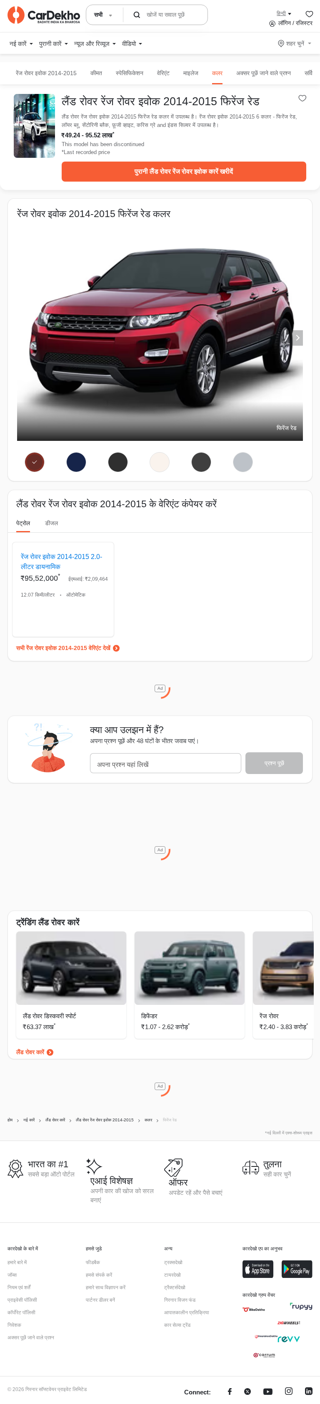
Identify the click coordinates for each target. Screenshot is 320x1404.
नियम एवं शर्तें (19, 1287)
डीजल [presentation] (51, 523)
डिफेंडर (149, 1015)
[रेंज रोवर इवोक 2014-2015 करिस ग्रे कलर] (201, 462)
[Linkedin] (308, 1392)
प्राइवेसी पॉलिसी (22, 1300)
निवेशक (14, 1325)
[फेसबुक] (230, 1392)
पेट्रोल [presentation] (23, 523)
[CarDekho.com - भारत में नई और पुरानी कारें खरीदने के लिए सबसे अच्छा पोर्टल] (44, 15)
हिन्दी (281, 13)
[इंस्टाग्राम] (288, 1392)
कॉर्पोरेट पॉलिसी (21, 1312)
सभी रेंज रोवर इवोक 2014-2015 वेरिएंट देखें (63, 648)
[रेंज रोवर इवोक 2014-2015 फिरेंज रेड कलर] (34, 462)
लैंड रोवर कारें (30, 1052)
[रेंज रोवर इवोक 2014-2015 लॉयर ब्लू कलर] (76, 462)
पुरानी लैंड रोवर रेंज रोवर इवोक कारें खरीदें (184, 171)
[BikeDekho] (253, 1309)
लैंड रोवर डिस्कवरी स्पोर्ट (49, 1015)
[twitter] (247, 1392)
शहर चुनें (295, 43)
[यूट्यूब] (267, 1392)
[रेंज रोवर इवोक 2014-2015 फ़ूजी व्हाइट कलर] (159, 462)
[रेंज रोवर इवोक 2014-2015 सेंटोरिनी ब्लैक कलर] (117, 462)
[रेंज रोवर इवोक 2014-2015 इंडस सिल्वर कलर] (242, 462)
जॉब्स (12, 1275)
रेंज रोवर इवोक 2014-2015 (46, 73)
